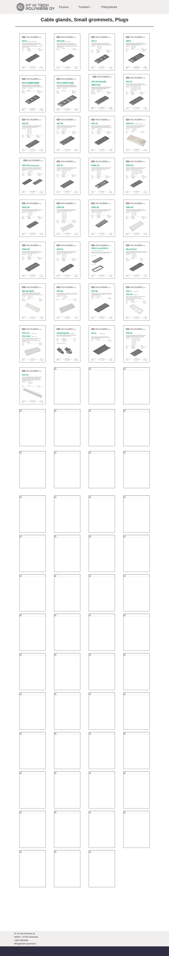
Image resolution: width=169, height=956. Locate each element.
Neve (16, 953)
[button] (90, 7)
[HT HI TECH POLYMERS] (35, 7)
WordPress (30, 953)
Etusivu (64, 7)
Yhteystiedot (109, 7)
